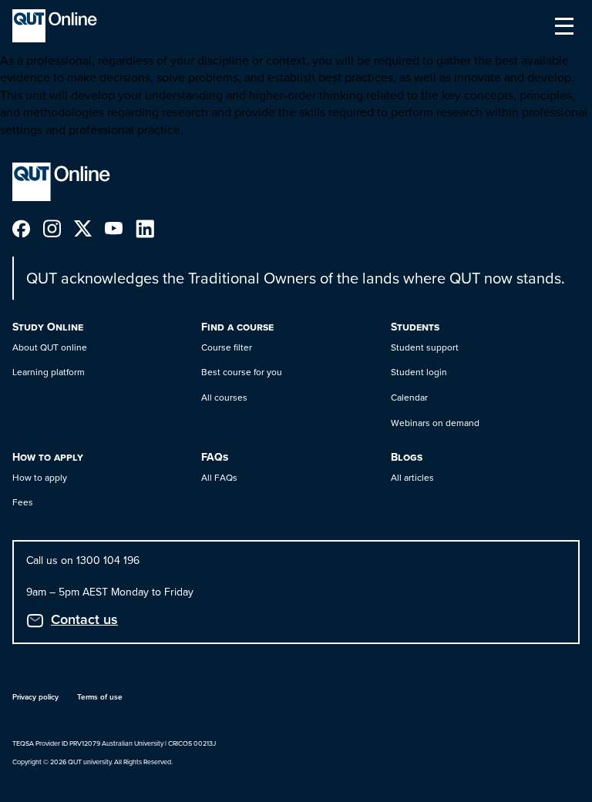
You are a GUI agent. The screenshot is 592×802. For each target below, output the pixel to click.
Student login (419, 371)
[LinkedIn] (151, 226)
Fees (22, 501)
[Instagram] (58, 226)
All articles (412, 477)
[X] (89, 226)
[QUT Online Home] (54, 25)
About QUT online (49, 347)
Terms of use (100, 697)
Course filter (226, 347)
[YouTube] (120, 226)
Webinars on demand (435, 422)
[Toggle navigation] (564, 26)
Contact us (84, 619)
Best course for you (241, 371)
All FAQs (219, 477)
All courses (224, 397)
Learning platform (48, 371)
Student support (425, 347)
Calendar (409, 397)
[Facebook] (27, 226)
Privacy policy (35, 697)
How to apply (39, 477)
